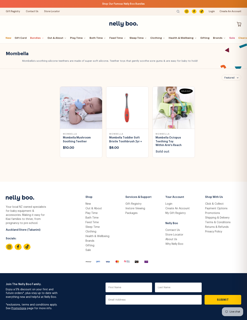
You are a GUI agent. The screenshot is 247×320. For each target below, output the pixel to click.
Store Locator (52, 11)
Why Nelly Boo (174, 244)
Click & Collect (214, 204)
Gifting (205, 38)
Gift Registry (13, 11)
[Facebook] (194, 11)
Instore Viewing (135, 208)
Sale (232, 38)
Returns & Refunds (217, 227)
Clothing (156, 38)
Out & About (55, 38)
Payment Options (216, 208)
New (8, 38)
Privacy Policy (213, 231)
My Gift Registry (175, 213)
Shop (88, 197)
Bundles (35, 38)
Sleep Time (136, 38)
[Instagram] (186, 11)
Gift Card (21, 38)
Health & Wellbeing (181, 38)
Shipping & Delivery (217, 217)
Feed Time (116, 38)
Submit (223, 299)
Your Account (174, 197)
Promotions (212, 213)
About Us (171, 239)
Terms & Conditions (218, 222)
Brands (217, 38)
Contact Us (32, 11)
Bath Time (96, 38)
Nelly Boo (171, 223)
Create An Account (230, 11)
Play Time (76, 38)
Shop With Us (214, 197)
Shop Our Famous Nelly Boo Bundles (123, 3)
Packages (131, 213)
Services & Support (138, 197)
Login (212, 11)
